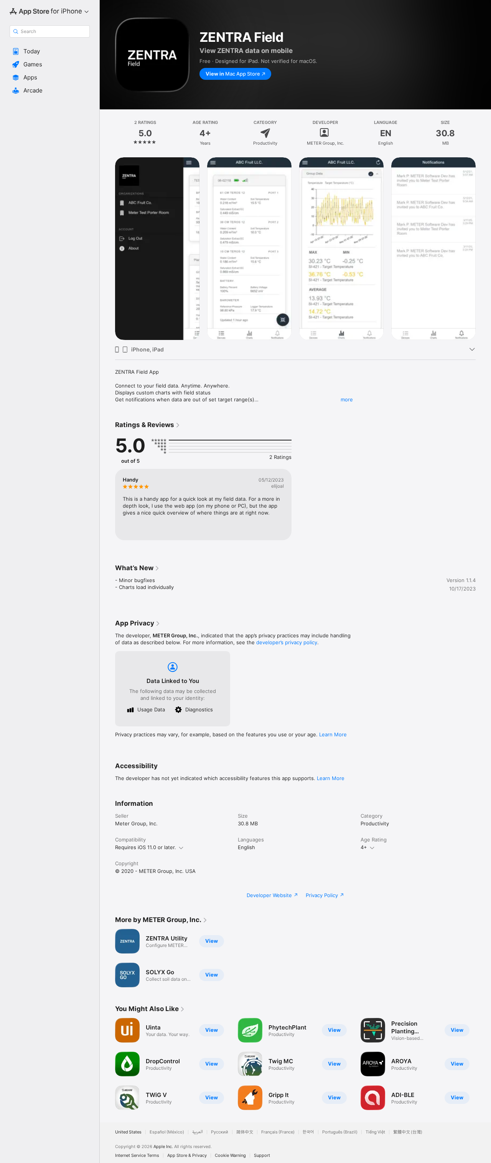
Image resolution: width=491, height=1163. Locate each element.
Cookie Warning (230, 1155)
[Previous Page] (107, 1064)
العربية (197, 1132)
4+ (364, 847)
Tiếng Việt (375, 1132)
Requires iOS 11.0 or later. (145, 847)
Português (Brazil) (340, 1132)
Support (262, 1155)
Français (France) (278, 1132)
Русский (219, 1132)
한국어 (308, 1132)
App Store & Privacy (187, 1155)
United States (128, 1132)
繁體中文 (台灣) (407, 1132)
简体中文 (244, 1132)
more (347, 399)
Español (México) (167, 1132)
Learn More (333, 734)
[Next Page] (483, 1064)
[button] (49, 51)
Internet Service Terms (137, 1155)
